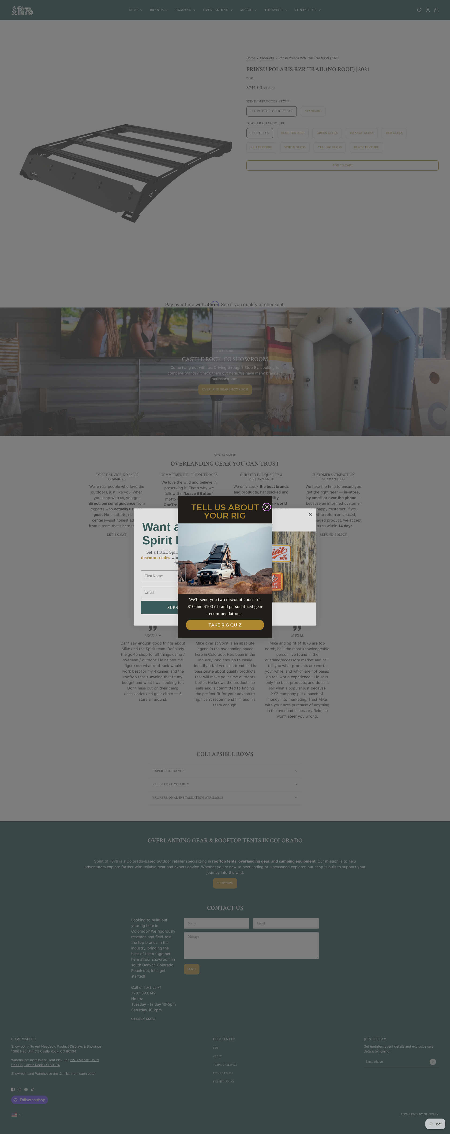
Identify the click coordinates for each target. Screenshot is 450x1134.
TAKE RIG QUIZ (225, 625)
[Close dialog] (266, 507)
